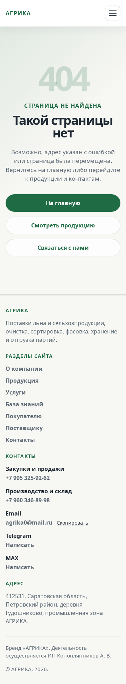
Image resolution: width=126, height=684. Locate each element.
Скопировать (72, 522)
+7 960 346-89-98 (28, 500)
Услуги (16, 392)
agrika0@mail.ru (29, 522)
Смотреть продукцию (63, 225)
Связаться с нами (63, 247)
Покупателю (24, 416)
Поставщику (24, 428)
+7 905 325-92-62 (28, 478)
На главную (63, 203)
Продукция (22, 380)
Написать (20, 545)
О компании (24, 369)
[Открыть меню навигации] (112, 13)
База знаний (24, 404)
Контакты (20, 440)
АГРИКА (18, 13)
